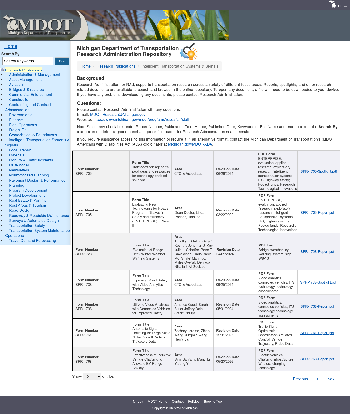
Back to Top (213, 401)
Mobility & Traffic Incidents (31, 160)
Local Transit (20, 150)
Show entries (93, 376)
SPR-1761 (83, 334)
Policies (194, 401)
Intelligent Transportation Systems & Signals (37, 142)
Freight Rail (19, 129)
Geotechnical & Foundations (33, 134)
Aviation (16, 84)
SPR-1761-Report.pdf (317, 332)
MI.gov (343, 6)
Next (331, 379)
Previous (300, 379)
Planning (16, 185)
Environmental (21, 114)
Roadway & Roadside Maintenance (39, 215)
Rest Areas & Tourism (27, 205)
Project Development (27, 195)
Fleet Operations (23, 124)
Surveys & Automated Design (34, 220)
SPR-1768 (83, 361)
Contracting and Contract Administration (28, 107)
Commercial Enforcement (30, 94)
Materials (17, 155)
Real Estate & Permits (27, 200)
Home (10, 45)
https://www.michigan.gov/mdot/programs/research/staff (141, 119)
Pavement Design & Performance (37, 180)
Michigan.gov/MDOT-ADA (190, 144)
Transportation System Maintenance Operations (37, 233)
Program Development (28, 190)
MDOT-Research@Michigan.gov (117, 114)
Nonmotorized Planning (29, 175)
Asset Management (25, 79)
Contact (178, 401)
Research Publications (23, 69)
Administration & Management (34, 74)
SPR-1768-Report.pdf (317, 358)
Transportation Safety (27, 225)
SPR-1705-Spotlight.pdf (318, 171)
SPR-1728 (83, 253)
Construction (19, 99)
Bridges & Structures (26, 89)
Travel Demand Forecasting (32, 240)
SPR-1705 (83, 173)
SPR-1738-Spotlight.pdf (318, 282)
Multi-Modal (19, 165)
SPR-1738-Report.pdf (317, 306)
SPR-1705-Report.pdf (317, 212)
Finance (16, 119)
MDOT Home (157, 401)
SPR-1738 (83, 284)
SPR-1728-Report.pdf (317, 251)
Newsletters (19, 170)
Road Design (20, 210)
